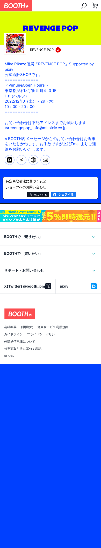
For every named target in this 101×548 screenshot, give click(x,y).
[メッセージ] (45, 160)
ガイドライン (13, 334)
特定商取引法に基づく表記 (22, 348)
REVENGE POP (42, 50)
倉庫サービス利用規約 (52, 327)
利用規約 (27, 327)
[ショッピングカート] (95, 5)
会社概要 (10, 327)
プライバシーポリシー (42, 334)
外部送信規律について (19, 341)
